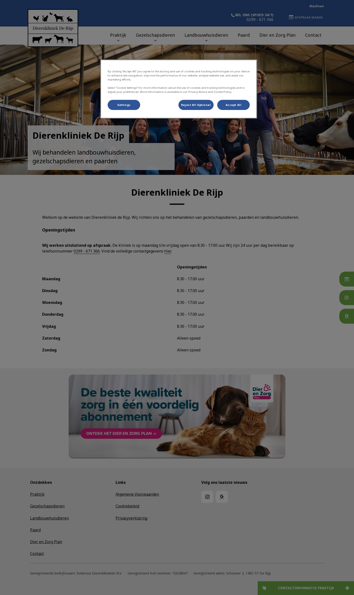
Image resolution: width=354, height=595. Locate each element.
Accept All (234, 105)
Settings (124, 105)
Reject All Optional (196, 105)
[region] (178, 89)
